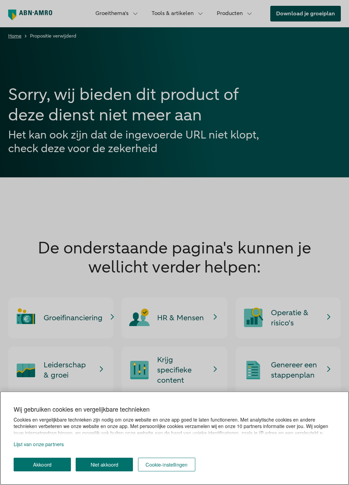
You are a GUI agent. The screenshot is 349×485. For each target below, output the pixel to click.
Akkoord (42, 464)
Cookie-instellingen (166, 464)
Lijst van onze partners (39, 443)
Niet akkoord (105, 464)
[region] (174, 438)
